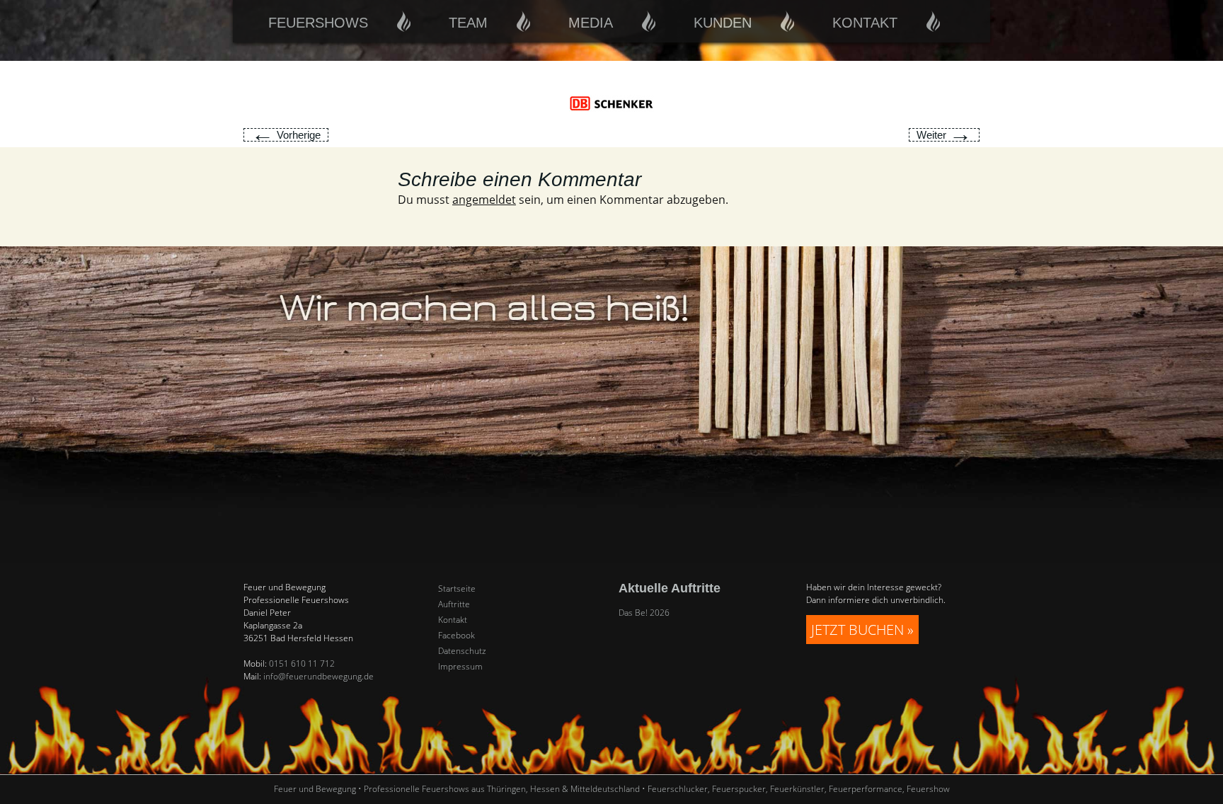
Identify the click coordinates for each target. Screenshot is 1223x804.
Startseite (457, 589)
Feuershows (318, 22)
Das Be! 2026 (644, 613)
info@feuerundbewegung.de (318, 676)
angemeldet (484, 199)
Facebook (456, 635)
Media (590, 22)
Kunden (723, 22)
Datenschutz (462, 651)
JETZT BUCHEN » (862, 629)
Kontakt (864, 22)
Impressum (460, 666)
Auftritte (454, 604)
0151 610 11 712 (302, 663)
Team (468, 22)
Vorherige (286, 135)
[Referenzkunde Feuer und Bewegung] (611, 102)
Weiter (944, 135)
